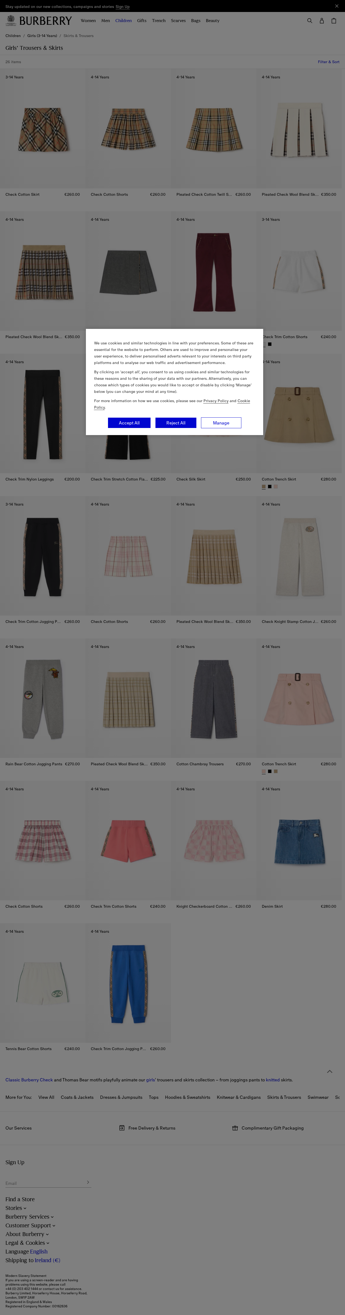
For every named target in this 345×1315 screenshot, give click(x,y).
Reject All (175, 423)
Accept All (129, 423)
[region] (174, 382)
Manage (221, 423)
